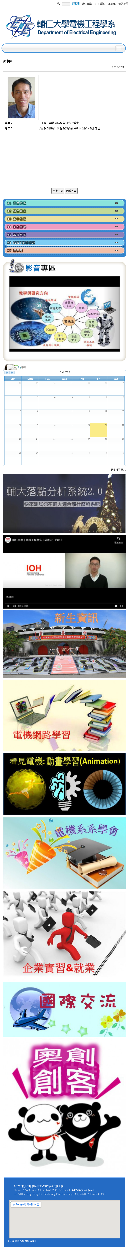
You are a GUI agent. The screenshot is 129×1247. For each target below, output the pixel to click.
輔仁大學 (87, 3)
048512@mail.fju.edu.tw (85, 1190)
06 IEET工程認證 (21, 242)
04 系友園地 (17, 226)
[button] (17, 317)
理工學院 (100, 3)
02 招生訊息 (17, 211)
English (112, 3)
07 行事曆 (15, 250)
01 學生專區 (17, 203)
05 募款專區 (17, 234)
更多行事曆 (117, 469)
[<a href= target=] (64, 317)
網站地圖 (123, 3)
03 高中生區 (17, 219)
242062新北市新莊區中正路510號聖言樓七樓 (38, 1186)
